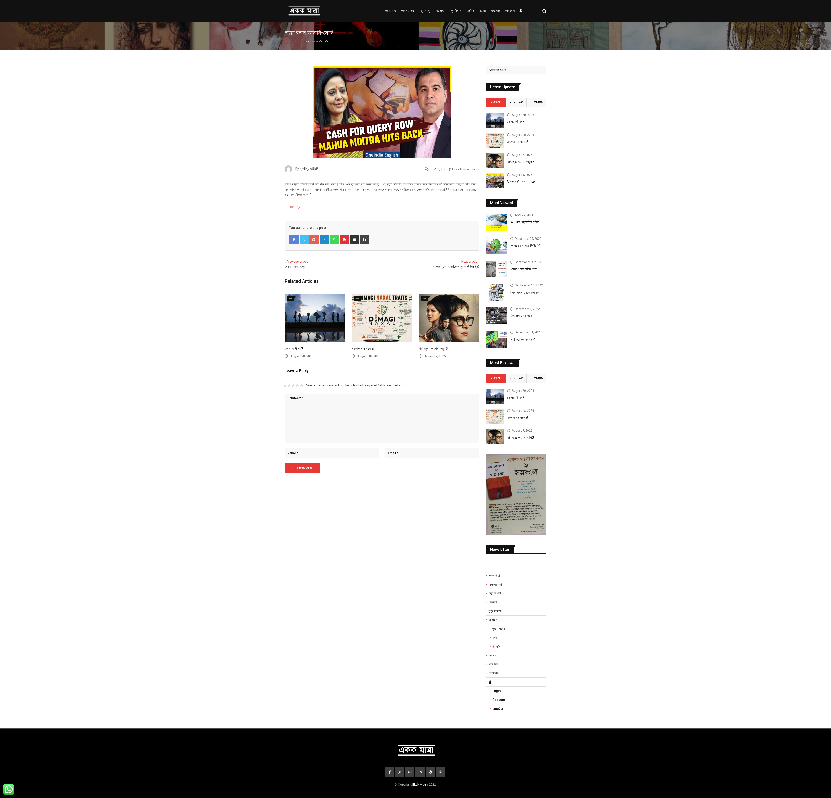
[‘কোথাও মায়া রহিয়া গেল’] (496, 269)
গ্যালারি (496, 646)
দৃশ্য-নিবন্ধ (455, 11)
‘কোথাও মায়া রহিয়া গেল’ (523, 269)
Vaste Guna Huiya (521, 182)
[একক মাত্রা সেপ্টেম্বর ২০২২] (496, 292)
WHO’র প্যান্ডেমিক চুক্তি (524, 222)
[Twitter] (304, 239)
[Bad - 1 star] (285, 385)
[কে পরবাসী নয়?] (495, 120)
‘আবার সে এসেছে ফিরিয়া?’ (525, 246)
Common (536, 102)
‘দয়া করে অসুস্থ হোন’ (522, 339)
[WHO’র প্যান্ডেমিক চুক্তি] (496, 222)
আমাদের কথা (407, 11)
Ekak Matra (420, 785)
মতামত (482, 11)
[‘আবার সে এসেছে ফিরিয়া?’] (496, 245)
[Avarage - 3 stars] (293, 385)
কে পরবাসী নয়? (294, 348)
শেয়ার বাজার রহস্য (295, 266)
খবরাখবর (495, 11)
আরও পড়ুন (295, 207)
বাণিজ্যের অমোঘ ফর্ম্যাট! (433, 348)
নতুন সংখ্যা (425, 11)
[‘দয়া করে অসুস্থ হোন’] (496, 339)
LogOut (497, 709)
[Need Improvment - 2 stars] (289, 385)
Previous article (297, 262)
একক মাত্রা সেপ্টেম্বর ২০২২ (526, 292)
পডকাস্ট (440, 11)
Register (498, 700)
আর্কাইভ (470, 11)
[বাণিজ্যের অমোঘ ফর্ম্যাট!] (495, 160)
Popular (516, 102)
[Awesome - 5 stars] (302, 385)
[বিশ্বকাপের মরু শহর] (496, 315)
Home (291, 41)
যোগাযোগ (510, 11)
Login (496, 691)
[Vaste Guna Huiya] (495, 180)
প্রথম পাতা (390, 11)
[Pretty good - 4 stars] (297, 385)
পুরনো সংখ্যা (499, 629)
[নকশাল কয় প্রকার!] (495, 140)
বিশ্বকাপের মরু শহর (521, 316)
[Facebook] (294, 239)
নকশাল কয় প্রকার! (363, 348)
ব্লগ (301, 41)
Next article (469, 262)
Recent (496, 102)
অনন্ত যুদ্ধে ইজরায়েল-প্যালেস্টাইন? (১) (456, 266)
